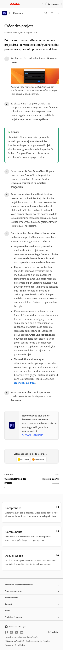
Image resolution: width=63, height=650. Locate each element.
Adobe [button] (7, 610)
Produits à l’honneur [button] (14, 617)
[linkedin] (21, 632)
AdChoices (21, 645)
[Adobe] (15, 4)
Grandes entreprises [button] (13, 591)
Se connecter (53, 4)
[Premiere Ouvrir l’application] (59, 13)
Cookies (47, 641)
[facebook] (6, 632)
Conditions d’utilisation (34, 641)
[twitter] (16, 632)
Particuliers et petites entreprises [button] (19, 584)
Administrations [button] (11, 597)
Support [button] (8, 604)
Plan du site (9, 645)
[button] (42, 4)
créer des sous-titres (24, 382)
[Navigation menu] (4, 4)
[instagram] (11, 632)
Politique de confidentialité (14, 641)
